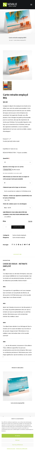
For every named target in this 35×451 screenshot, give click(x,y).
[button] (31, 4)
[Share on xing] (27, 245)
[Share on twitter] (14, 245)
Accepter (17, 436)
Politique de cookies (11, 449)
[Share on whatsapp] (23, 245)
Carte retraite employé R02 (17, 403)
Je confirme (7, 217)
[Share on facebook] (12, 245)
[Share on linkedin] (21, 245)
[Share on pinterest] (18, 245)
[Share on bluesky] (25, 245)
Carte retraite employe (18, 238)
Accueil (11, 40)
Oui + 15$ (7, 200)
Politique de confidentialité (21, 449)
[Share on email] (29, 245)
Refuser (17, 440)
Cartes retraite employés (19, 235)
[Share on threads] (16, 245)
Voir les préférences (17, 445)
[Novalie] (10, 4)
